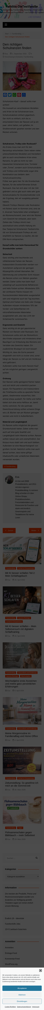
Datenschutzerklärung (24, 1007)
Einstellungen (22, 1001)
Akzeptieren (22, 988)
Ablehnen (22, 995)
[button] (40, 970)
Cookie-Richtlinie (10, 1007)
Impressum (35, 1007)
